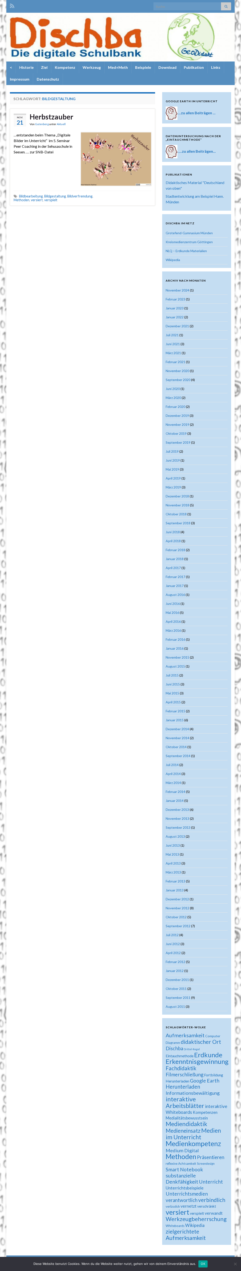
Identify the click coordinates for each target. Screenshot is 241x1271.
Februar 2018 (175, 550)
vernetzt (189, 1206)
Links (215, 67)
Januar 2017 (175, 586)
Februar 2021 (175, 362)
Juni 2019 (173, 460)
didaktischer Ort (201, 1041)
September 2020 (178, 380)
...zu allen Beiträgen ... (197, 113)
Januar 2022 (175, 317)
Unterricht (211, 1182)
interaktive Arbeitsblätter (185, 1102)
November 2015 (177, 657)
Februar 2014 (175, 792)
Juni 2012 (173, 944)
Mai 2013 (172, 854)
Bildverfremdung (79, 196)
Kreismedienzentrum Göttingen (189, 242)
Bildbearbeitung (31, 196)
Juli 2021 (172, 335)
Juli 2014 (172, 765)
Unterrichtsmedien (187, 1194)
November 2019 (177, 424)
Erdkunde (208, 1055)
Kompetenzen (205, 1112)
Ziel (44, 67)
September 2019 (178, 442)
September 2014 (178, 756)
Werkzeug (92, 67)
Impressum (19, 79)
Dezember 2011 (177, 980)
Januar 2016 (175, 648)
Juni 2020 (173, 389)
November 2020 (177, 371)
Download (167, 67)
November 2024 (177, 290)
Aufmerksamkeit (185, 1035)
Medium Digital (182, 1150)
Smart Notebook (184, 1169)
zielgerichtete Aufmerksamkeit (186, 1234)
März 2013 (173, 872)
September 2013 (178, 827)
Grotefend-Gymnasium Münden (189, 233)
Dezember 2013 (177, 810)
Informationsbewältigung (193, 1093)
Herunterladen (183, 1086)
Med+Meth (118, 67)
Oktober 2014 (176, 747)
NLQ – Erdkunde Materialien (186, 251)
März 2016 (173, 630)
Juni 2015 (173, 684)
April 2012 (173, 953)
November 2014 (177, 738)
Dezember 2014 (177, 729)
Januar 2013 (175, 890)
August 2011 (175, 1006)
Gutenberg (42, 124)
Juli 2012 (172, 935)
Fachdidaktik (181, 1068)
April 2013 (173, 863)
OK (203, 1264)
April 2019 (173, 478)
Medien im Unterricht (193, 1133)
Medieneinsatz (183, 1130)
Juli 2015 (172, 675)
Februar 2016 (175, 639)
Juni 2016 (173, 604)
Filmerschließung (184, 1074)
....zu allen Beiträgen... (197, 151)
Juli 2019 (172, 451)
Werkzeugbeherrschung (196, 1218)
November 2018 (177, 505)
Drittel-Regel (192, 1049)
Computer (212, 1036)
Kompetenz (65, 67)
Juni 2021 (173, 344)
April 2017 (173, 568)
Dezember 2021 (177, 326)
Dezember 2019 (177, 416)
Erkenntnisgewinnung (197, 1061)
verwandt (214, 1213)
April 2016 (173, 621)
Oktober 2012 (176, 917)
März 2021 (173, 353)
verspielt (50, 200)
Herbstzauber (51, 116)
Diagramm (173, 1043)
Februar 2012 (175, 962)
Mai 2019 (172, 469)
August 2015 (175, 666)
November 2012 (177, 908)
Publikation (194, 67)
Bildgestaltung (55, 196)
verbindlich (211, 1200)
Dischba (174, 1048)
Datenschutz (48, 79)
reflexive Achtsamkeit (181, 1163)
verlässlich (173, 1206)
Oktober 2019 (176, 433)
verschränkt (206, 1206)
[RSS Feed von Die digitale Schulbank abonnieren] (12, 5)
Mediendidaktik (186, 1123)
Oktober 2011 (176, 989)
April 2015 (173, 702)
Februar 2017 (175, 577)
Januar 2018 (175, 559)
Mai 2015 (172, 693)
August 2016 (175, 595)
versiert (37, 200)
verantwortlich (181, 1200)
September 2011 (178, 998)
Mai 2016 (172, 613)
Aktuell (61, 124)
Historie (26, 67)
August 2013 (175, 836)
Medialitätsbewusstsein (187, 1117)
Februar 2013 (175, 881)
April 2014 (173, 774)
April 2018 (173, 541)
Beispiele (143, 67)
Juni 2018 (173, 532)
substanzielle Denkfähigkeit (182, 1179)
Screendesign (206, 1163)
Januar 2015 (175, 720)
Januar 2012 (175, 971)
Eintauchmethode (179, 1056)
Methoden (21, 200)
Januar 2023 (175, 308)
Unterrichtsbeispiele (185, 1187)
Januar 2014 (175, 801)
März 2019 (173, 487)
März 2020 (173, 398)
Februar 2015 (175, 711)
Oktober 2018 (176, 514)
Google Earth (204, 1080)
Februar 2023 (175, 299)
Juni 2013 (173, 845)
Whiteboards (175, 1226)
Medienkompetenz (193, 1144)
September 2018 (178, 523)
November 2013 (177, 818)
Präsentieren (210, 1157)
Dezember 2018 (177, 496)
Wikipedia (173, 260)
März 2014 (173, 783)
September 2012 (178, 926)
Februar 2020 (175, 407)
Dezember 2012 (177, 899)
